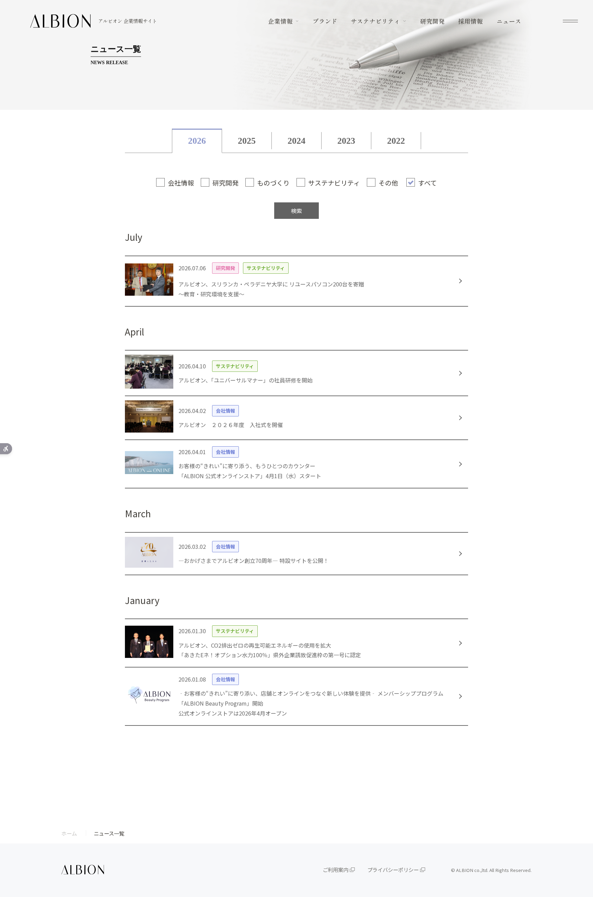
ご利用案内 (335, 869)
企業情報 (280, 21)
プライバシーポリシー (393, 869)
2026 (197, 141)
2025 (247, 141)
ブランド (325, 21)
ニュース (509, 21)
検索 (296, 210)
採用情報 (470, 21)
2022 (396, 141)
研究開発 (432, 21)
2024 (296, 141)
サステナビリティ (375, 21)
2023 (346, 141)
